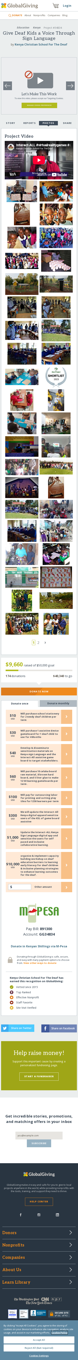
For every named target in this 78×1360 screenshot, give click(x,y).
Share (67, 123)
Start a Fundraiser (39, 1076)
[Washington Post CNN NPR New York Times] (39, 1302)
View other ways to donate (39, 963)
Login (67, 6)
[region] (39, 1340)
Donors (9, 1233)
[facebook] (20, 1215)
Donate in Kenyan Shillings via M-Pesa (39, 946)
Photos (48, 123)
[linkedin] (57, 1215)
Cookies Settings (39, 1355)
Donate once (19, 703)
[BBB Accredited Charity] (39, 1314)
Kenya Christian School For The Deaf (41, 44)
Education (23, 27)
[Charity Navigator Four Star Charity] (13, 1313)
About (27, 15)
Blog (64, 15)
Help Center (39, 1201)
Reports (29, 123)
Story (10, 123)
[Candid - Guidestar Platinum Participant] (24, 1313)
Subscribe (39, 1143)
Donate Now (39, 691)
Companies (54, 15)
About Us (11, 1270)
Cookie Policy (59, 1332)
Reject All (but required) (39, 1347)
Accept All (39, 1339)
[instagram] (39, 1215)
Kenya (36, 27)
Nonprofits (39, 15)
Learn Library (16, 1282)
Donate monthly (58, 703)
